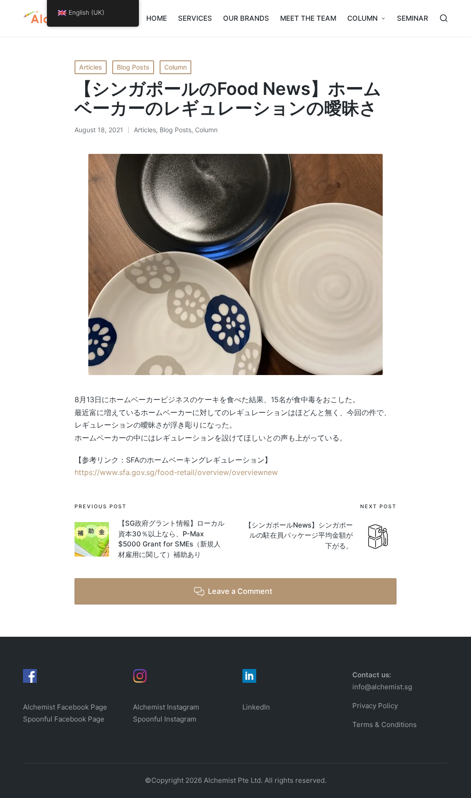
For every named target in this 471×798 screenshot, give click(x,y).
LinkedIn (256, 707)
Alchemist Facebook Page (66, 707)
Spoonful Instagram (164, 719)
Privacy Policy (375, 705)
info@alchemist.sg (382, 686)
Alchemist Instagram (166, 707)
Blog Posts (133, 67)
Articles (90, 67)
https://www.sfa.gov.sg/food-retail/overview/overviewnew (176, 472)
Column (175, 67)
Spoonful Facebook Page (63, 719)
